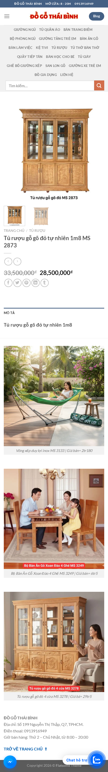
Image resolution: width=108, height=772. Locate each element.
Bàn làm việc (20, 48)
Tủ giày (84, 57)
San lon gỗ (55, 66)
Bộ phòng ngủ (22, 39)
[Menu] (7, 16)
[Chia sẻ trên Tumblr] (44, 283)
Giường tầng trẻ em (57, 39)
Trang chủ (14, 231)
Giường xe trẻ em (85, 66)
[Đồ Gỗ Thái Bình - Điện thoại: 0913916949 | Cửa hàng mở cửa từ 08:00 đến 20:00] (54, 16)
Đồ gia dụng (46, 75)
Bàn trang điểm (78, 30)
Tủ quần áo (49, 30)
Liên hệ (66, 75)
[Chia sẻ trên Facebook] (8, 283)
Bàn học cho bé (60, 57)
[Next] (95, 152)
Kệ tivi (42, 48)
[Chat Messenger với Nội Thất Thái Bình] (10, 761)
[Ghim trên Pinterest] (26, 283)
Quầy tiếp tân (29, 57)
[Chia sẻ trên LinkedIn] (35, 283)
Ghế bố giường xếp (24, 66)
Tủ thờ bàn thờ (85, 48)
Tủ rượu (59, 48)
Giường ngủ (25, 30)
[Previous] (12, 152)
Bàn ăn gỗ (89, 39)
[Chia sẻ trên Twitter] (17, 283)
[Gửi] (99, 85)
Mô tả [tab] (9, 313)
